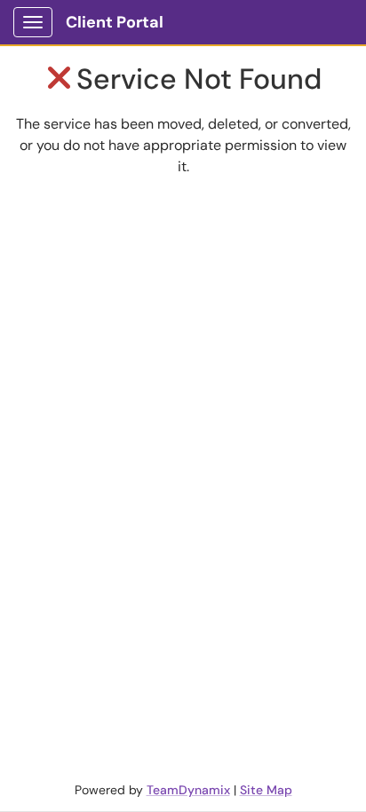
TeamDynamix (188, 790)
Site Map (266, 790)
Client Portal (114, 22)
